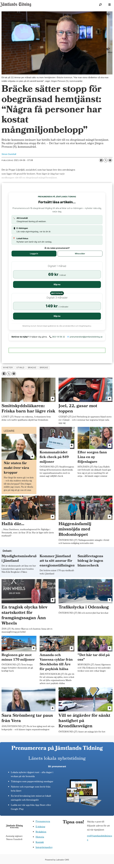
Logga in (34, 253)
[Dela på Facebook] (101, 160)
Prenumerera (43, 822)
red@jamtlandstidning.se (99, 838)
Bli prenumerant (57, 766)
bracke (32, 368)
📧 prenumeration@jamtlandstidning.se (84, 337)
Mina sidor (80, 253)
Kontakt (40, 842)
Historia (40, 837)
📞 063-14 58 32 (57, 337)
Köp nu (57, 284)
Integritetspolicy (44, 848)
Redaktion (41, 832)
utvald (20, 368)
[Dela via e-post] (110, 160)
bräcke (44, 368)
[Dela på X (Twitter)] (106, 160)
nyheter (8, 368)
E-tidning (40, 827)
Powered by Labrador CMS (57, 860)
